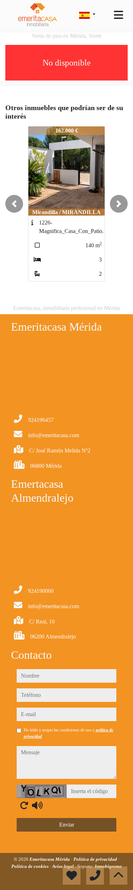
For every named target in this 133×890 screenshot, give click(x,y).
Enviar (66, 825)
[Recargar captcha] (24, 805)
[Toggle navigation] (118, 15)
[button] (14, 204)
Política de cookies (30, 866)
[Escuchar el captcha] (37, 805)
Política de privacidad (95, 859)
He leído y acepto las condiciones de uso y (68, 733)
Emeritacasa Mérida (50, 859)
